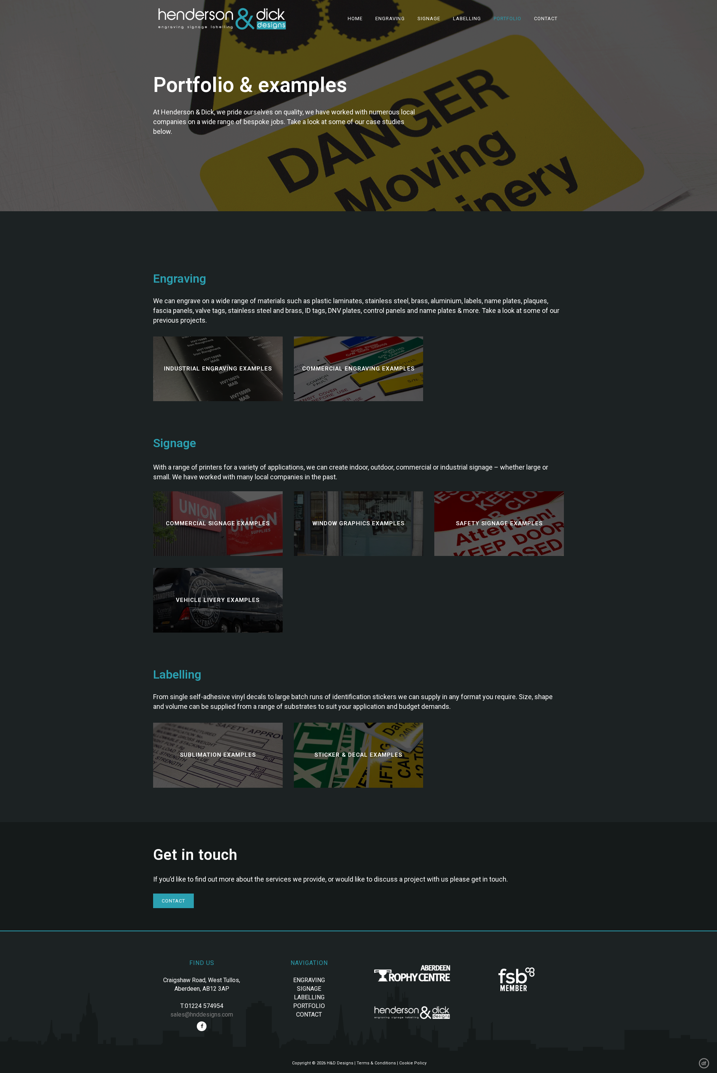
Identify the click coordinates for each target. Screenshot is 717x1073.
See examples (218, 369)
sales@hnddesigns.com (201, 1014)
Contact (173, 901)
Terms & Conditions (376, 1063)
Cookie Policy (412, 1063)
